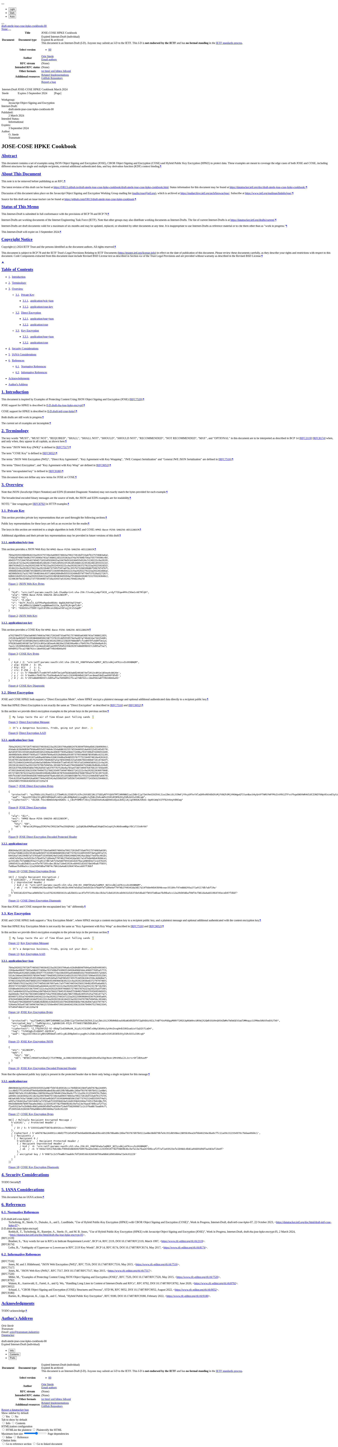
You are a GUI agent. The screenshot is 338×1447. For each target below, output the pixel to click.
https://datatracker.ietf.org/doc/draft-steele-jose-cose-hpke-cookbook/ (267, 187)
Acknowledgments (18, 378)
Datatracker (7, 1335)
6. (3, 1204)
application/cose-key (41, 306)
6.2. (4, 1254)
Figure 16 (13, 1068)
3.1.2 (25, 306)
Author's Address (18, 384)
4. (3, 1174)
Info (8, 1423)
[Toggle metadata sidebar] (2, 23)
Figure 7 (13, 786)
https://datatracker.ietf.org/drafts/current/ (252, 219)
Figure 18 (13, 1167)
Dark (12, 13)
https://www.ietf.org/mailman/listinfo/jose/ (268, 193)
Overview (17, 288)
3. (3, 484)
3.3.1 (25, 336)
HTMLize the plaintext (19, 1429)
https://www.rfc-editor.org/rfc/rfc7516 (156, 1264)
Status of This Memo (20, 206)
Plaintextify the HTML (49, 1429)
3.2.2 (25, 324)
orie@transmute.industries (24, 1332)
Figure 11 (13, 900)
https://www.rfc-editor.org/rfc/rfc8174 (184, 1247)
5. (3, 1189)
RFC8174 (319, 438)
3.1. (4, 511)
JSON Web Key (28, 615)
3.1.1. (4, 542)
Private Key (27, 294)
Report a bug (48, 81)
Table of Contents (17, 269)
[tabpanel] (169, 1387)
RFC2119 (305, 438)
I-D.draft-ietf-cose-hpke (61, 411)
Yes (8, 1416)
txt (43, 71)
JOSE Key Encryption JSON (37, 1041)
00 (49, 49)
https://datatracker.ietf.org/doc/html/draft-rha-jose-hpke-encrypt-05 (46, 1234)
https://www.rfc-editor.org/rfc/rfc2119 (182, 1241)
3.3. (4, 913)
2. (3, 430)
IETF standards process (229, 42)
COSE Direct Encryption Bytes (38, 871)
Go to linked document (49, 1443)
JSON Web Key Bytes (31, 583)
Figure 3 (13, 653)
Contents (20, 1423)
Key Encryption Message (35, 943)
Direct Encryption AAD (32, 732)
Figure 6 (13, 732)
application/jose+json (42, 318)
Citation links (8, 1440)
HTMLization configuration (16, 1426)
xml (53, 71)
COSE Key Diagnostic (32, 685)
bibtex (59, 71)
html (48, 71)
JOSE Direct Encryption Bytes (36, 786)
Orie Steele (47, 56)
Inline (9, 1437)
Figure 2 (13, 615)
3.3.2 (25, 342)
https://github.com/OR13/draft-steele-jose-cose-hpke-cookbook (99, 199)
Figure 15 (13, 1041)
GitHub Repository (52, 78)
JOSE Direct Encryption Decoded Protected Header (48, 836)
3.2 (17, 312)
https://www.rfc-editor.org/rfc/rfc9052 (196, 1289)
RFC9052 (48, 453)
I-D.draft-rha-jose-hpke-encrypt (64, 405)
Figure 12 (13, 943)
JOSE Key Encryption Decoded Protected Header (48, 1068)
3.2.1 (25, 318)
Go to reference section (19, 1443)
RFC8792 (39, 503)
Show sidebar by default (14, 1413)
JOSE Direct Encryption (32, 807)
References (18, 360)
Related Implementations (55, 74)
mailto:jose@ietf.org (144, 193)
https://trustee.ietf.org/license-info (136, 252)
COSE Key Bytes (29, 653)
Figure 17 (13, 1114)
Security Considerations (25, 348)
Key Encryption (30, 330)
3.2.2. (4, 843)
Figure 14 (13, 1012)
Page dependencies (58, 1433)
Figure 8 (13, 807)
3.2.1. (4, 740)
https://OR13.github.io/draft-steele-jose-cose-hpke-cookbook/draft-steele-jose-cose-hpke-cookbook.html (111, 187)
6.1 (17, 366)
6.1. (4, 1212)
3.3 (17, 330)
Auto (12, 16)
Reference (23, 1437)
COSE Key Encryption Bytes (37, 1114)
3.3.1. (4, 960)
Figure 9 (13, 836)
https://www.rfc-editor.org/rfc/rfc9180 (187, 1295)
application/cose (39, 324)
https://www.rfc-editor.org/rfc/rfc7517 (129, 1270)
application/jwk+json (42, 300)
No (16, 1416)
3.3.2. (4, 1081)
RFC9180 (55, 471)
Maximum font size (12, 1433)
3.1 (17, 294)
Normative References (33, 366)
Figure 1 (13, 583)
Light (12, 9)
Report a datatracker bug (15, 1409)
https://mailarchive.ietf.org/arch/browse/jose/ (204, 193)
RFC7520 (135, 399)
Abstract (9, 155)
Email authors (49, 59)
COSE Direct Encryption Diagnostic (40, 900)
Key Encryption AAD (33, 954)
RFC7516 (224, 459)
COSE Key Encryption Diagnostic (40, 1167)
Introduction (19, 276)
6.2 (17, 372)
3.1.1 (25, 300)
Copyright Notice (17, 239)
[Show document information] (9, 30)
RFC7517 (62, 447)
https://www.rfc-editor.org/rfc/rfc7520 (197, 1277)
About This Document (21, 173)
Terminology (19, 282)
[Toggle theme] (2, 3)
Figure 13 (13, 954)
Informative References (34, 372)
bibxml (67, 71)
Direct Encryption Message (34, 722)
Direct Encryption (31, 312)
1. (3, 392)
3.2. (4, 692)
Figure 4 (13, 685)
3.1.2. (4, 622)
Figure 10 (13, 871)
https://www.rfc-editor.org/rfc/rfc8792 (215, 1283)
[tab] (11, 1350)
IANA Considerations (24, 354)
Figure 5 (13, 722)
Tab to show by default (14, 1419)
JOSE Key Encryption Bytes (37, 1012)
